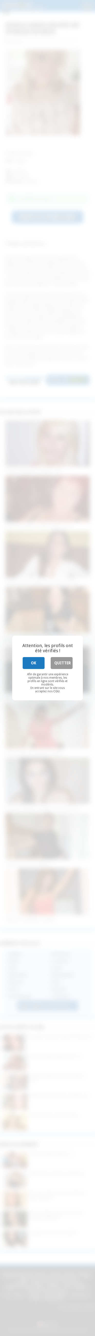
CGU (56, 691)
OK (33, 663)
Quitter (62, 663)
